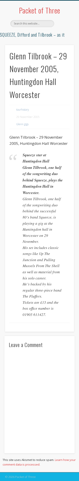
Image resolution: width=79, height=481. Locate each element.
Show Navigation (63, 39)
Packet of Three (39, 10)
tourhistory (22, 109)
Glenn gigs (22, 124)
